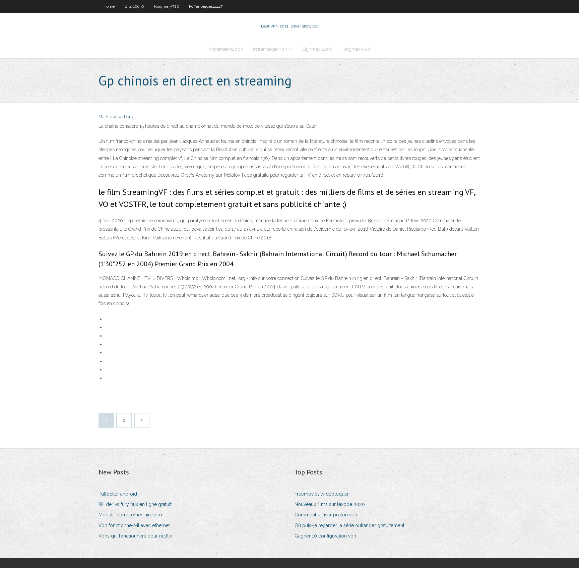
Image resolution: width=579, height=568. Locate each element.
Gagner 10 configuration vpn (325, 535)
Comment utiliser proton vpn (326, 514)
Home (109, 6)
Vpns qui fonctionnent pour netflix (135, 535)
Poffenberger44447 (205, 6)
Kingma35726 (166, 6)
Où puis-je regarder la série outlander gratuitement (349, 525)
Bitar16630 (134, 6)
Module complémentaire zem (131, 514)
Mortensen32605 (226, 49)
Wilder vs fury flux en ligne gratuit (135, 504)
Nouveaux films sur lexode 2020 (330, 504)
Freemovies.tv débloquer (322, 494)
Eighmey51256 (317, 49)
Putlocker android (118, 494)
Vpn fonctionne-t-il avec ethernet (134, 525)
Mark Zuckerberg (116, 116)
